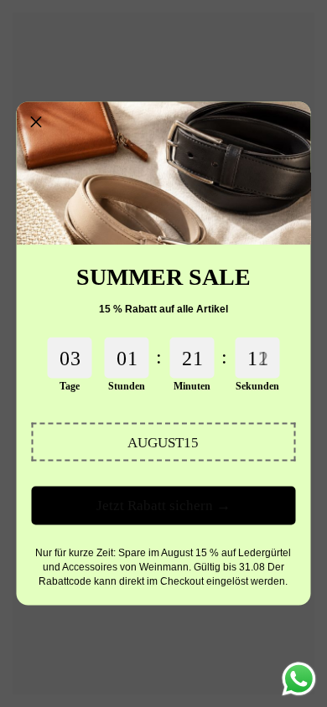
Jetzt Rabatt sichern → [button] (163, 505)
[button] (163, 442)
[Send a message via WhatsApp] (299, 679)
